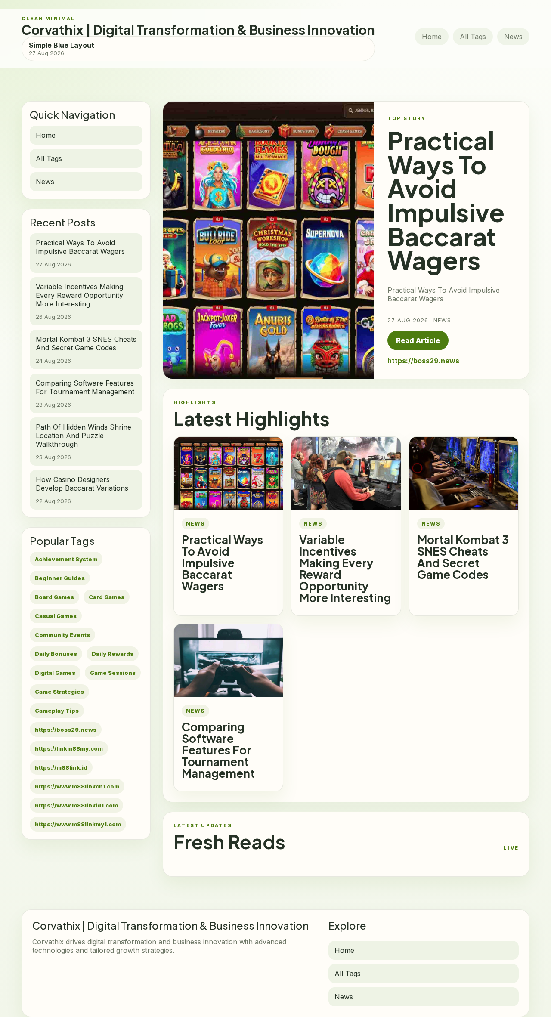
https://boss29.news (65, 729)
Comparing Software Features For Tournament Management (218, 750)
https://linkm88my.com (69, 748)
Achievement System (66, 559)
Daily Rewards (112, 653)
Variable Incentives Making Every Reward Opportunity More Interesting (345, 568)
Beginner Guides (60, 578)
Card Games (106, 597)
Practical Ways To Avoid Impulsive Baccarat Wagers (222, 562)
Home (432, 36)
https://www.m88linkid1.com (76, 805)
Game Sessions (113, 672)
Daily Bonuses (56, 653)
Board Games (54, 597)
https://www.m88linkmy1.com (78, 824)
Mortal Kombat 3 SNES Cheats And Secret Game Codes (463, 556)
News (513, 36)
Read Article (418, 340)
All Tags (473, 36)
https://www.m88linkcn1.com (77, 786)
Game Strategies (59, 691)
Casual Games (56, 615)
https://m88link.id (61, 767)
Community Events (62, 634)
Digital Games (55, 672)
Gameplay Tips (57, 710)
